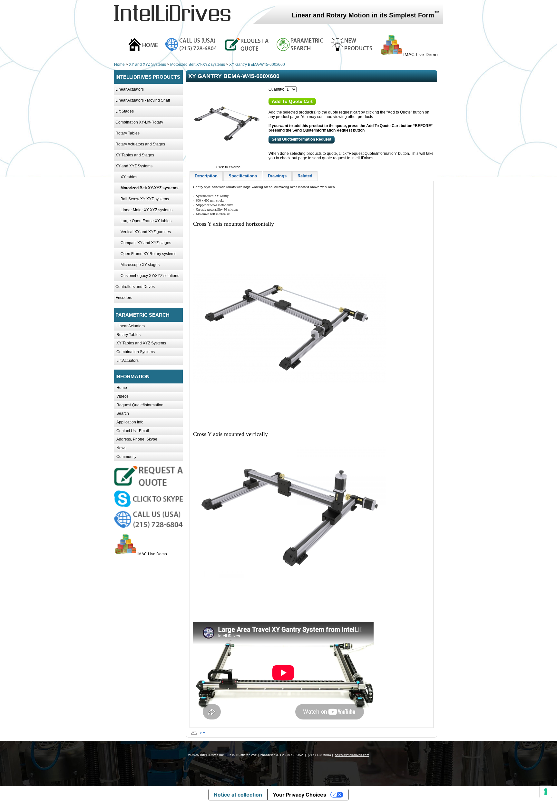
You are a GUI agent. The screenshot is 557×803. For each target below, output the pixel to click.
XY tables (129, 177)
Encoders (123, 297)
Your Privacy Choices (299, 794)
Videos (122, 396)
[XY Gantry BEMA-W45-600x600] (228, 162)
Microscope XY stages (140, 265)
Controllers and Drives (135, 286)
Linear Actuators (129, 89)
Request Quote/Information (139, 405)
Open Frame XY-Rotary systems (148, 254)
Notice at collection (238, 794)
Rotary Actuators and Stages (140, 144)
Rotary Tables (127, 133)
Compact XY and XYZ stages (146, 243)
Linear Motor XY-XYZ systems (146, 210)
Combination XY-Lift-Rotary (139, 122)
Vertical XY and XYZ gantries (146, 232)
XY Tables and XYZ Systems (141, 343)
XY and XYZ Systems (147, 64)
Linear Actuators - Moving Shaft (142, 100)
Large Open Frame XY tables (146, 221)
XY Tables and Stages (134, 155)
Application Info (129, 422)
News (121, 448)
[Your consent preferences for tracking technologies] (546, 792)
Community (126, 456)
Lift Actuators (127, 360)
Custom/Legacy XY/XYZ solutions (150, 275)
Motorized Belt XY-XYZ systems (197, 64)
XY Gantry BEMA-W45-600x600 (257, 64)
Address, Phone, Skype (136, 439)
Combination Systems (135, 352)
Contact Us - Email (132, 431)
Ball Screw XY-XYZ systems (145, 199)
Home (119, 64)
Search (122, 413)
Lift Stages (124, 111)
